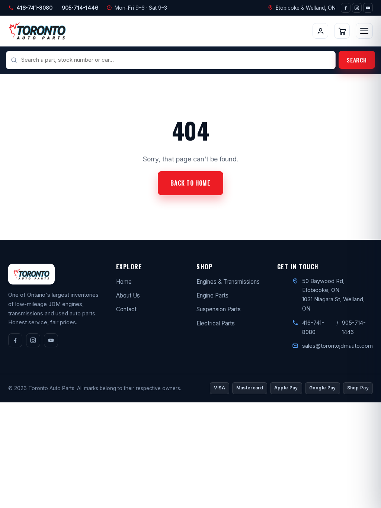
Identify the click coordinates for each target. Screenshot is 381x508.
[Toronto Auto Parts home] (37, 31)
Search (357, 60)
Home (124, 281)
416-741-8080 (34, 8)
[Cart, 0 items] (342, 31)
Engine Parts (212, 295)
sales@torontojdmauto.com (337, 345)
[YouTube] (368, 8)
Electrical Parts (215, 323)
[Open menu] (364, 31)
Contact (126, 309)
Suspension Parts (218, 309)
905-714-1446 (80, 8)
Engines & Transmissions (228, 281)
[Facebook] (345, 8)
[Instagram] (357, 8)
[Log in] (320, 31)
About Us (128, 295)
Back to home (190, 183)
